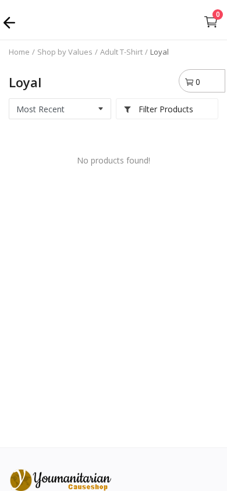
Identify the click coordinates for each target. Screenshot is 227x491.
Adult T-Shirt (121, 52)
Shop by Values (65, 52)
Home (19, 52)
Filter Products (164, 109)
